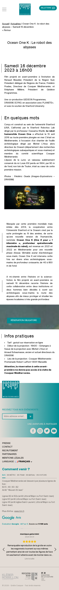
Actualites (16, 24)
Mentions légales (13, 458)
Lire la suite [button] (29, 559)
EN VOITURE (42, 475)
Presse (6, 443)
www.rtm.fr (19, 511)
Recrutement (10, 451)
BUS (3, 475)
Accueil (5, 24)
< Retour (6, 30)
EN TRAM (20, 475)
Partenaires (9, 454)
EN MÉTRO (11, 475)
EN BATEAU (30, 475)
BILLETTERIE (46, 8)
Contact (7, 447)
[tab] (3, 476)
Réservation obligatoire (24, 320)
